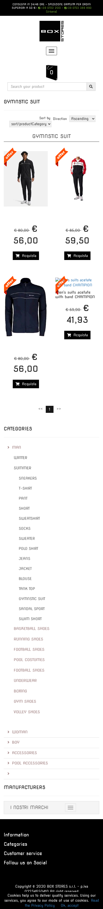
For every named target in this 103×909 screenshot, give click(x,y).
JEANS (24, 559)
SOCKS (24, 529)
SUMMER (22, 468)
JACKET (25, 569)
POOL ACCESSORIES (30, 763)
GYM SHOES (25, 701)
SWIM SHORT (30, 619)
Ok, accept (69, 905)
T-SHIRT (25, 488)
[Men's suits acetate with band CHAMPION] (77, 283)
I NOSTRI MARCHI (29, 807)
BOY (16, 742)
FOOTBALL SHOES (29, 649)
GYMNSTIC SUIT (32, 599)
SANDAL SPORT (32, 609)
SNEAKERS (28, 478)
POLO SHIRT (28, 549)
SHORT (24, 508)
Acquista (28, 256)
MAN (16, 447)
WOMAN (20, 732)
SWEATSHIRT (29, 518)
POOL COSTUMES (29, 660)
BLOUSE (25, 579)
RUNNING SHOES (28, 639)
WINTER (20, 458)
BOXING (20, 691)
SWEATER (27, 539)
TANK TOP (27, 589)
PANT (23, 498)
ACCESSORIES (24, 753)
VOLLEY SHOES (27, 712)
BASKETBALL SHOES (32, 628)
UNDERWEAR (25, 680)
